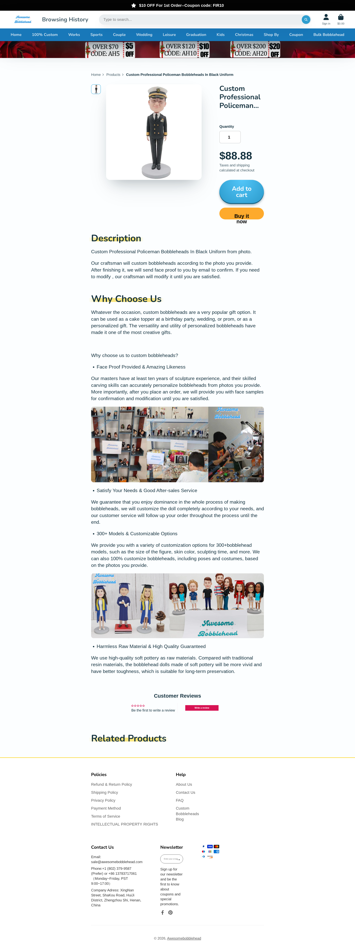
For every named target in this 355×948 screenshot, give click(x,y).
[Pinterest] (170, 912)
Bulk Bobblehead (328, 34)
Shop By (271, 34)
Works (74, 34)
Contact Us (185, 792)
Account (326, 19)
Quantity (226, 126)
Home (16, 34)
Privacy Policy (103, 800)
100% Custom (45, 34)
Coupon (296, 34)
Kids (221, 34)
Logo (23, 19)
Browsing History (65, 19)
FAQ (180, 800)
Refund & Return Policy (111, 784)
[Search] (306, 19)
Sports (96, 34)
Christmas (244, 34)
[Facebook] (162, 912)
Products (113, 75)
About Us (184, 784)
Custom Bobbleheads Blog (187, 813)
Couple (119, 34)
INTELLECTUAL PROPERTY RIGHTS (124, 824)
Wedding (144, 34)
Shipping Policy (104, 792)
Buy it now (241, 216)
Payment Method (106, 808)
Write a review (202, 708)
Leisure (169, 34)
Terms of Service (105, 816)
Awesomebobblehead (184, 938)
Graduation (196, 34)
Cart (340, 19)
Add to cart (242, 191)
